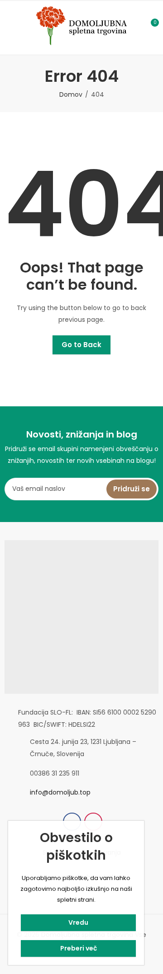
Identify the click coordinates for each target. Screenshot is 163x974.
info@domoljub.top (60, 792)
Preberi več (78, 948)
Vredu (78, 922)
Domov (70, 94)
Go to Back (81, 344)
